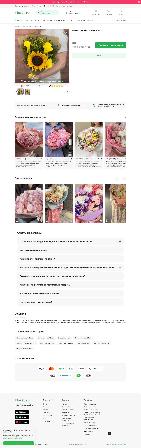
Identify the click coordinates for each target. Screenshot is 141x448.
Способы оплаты (68, 410)
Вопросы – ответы (68, 415)
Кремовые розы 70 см (45, 338)
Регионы (87, 434)
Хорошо (18, 443)
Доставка (25, 6)
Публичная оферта (90, 407)
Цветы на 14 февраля (102, 343)
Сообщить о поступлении (111, 45)
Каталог (65, 404)
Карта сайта (88, 431)
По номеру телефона (91, 428)
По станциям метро (91, 425)
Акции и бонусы (67, 407)
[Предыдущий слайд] (16, 91)
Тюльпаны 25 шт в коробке (25, 343)
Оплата (17, 6)
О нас (39, 6)
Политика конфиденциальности (116, 444)
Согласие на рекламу (91, 410)
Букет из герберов (47, 343)
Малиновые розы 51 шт (24, 338)
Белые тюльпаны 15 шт (83, 338)
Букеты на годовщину (24, 348)
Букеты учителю (83, 343)
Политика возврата (91, 404)
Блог (33, 6)
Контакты (46, 421)
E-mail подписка (89, 422)
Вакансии (46, 412)
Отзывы (49, 6)
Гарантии (46, 407)
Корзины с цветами (66, 343)
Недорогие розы (64, 338)
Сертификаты (48, 415)
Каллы (99, 55)
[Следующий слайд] (67, 91)
